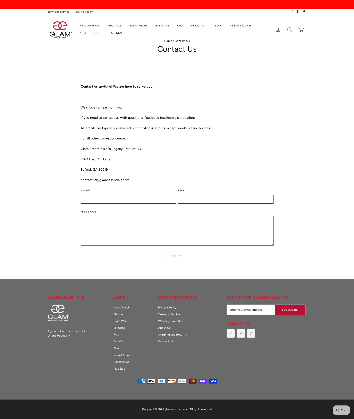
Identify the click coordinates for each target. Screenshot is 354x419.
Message (89, 211)
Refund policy (83, 11)
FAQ (179, 25)
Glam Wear (138, 25)
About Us (164, 327)
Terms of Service (58, 11)
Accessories (90, 32)
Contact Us (165, 341)
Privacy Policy (167, 307)
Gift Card (198, 25)
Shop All (114, 25)
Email (183, 190)
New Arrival (89, 25)
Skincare (161, 25)
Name (86, 190)
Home (168, 40)
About (218, 25)
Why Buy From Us (170, 321)
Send (177, 256)
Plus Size (115, 32)
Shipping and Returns (172, 334)
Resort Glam (240, 25)
